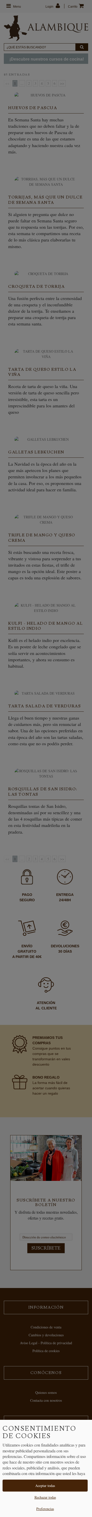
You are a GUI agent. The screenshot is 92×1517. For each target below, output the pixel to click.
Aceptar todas (45, 1485)
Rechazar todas (45, 1497)
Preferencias (45, 1508)
